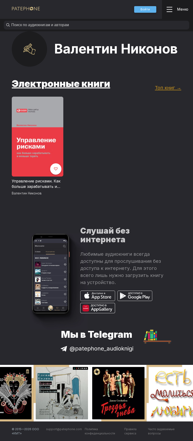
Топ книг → (168, 88)
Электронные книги (61, 83)
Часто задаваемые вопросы (161, 431)
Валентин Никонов (27, 193)
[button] (145, 9)
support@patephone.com (64, 429)
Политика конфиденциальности (100, 431)
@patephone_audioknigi (101, 348)
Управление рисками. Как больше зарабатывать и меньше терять (36, 184)
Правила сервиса (130, 431)
